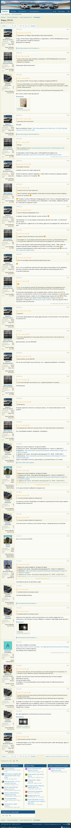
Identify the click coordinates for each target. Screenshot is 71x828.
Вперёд (33, 26)
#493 (68, 330)
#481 (68, 29)
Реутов (12, 657)
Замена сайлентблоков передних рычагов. (11, 793)
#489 (68, 230)
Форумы (5, 11)
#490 (68, 254)
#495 (68, 376)
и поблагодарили (26, 462)
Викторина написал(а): (23, 33)
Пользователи (34, 11)
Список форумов (5, 14)
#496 (68, 398)
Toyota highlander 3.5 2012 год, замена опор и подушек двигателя (36, 801)
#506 (68, 642)
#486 (68, 160)
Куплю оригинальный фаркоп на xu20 (11, 788)
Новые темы (29, 766)
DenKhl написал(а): (22, 470)
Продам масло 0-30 (34, 795)
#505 (68, 608)
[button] (27, 11)
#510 (68, 733)
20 (25, 26)
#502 (68, 536)
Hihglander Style (6, 824)
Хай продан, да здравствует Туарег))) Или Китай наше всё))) (12, 775)
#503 (68, 561)
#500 (68, 492)
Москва (12, 680)
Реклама (13, 11)
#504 (68, 586)
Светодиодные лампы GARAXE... (42, 299)
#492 (68, 307)
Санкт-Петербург (9, 69)
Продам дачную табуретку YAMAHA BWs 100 (36, 786)
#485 (68, 138)
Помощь (64, 824)
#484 (68, 115)
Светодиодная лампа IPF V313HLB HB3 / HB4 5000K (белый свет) (40, 155)
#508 (68, 689)
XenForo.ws (19, 827)
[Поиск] (68, 11)
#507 (68, 665)
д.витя (3, 23)
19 (23, 26)
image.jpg (20, 108)
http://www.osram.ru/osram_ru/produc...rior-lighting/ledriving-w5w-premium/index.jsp (42, 647)
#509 (68, 711)
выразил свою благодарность (28, 48)
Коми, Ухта (11, 44)
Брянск (12, 576)
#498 (68, 444)
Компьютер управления (35, 791)
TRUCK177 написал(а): (23, 692)
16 (15, 26)
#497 (68, 422)
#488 (68, 206)
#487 (68, 184)
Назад (3, 26)
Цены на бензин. (9, 768)
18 (20, 26)
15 (12, 26)
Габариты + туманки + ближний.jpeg (28, 726)
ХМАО (12, 482)
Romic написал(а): (22, 589)
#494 (68, 352)
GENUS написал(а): (22, 495)
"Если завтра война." (10, 798)
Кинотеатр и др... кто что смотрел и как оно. (12, 782)
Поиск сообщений (16, 14)
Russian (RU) (16, 824)
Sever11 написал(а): (22, 56)
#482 (68, 52)
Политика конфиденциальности (52, 824)
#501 (68, 514)
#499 (68, 467)
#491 (68, 277)
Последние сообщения (10, 766)
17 (17, 26)
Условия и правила (37, 824)
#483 (68, 74)
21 (28, 26)
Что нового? (22, 11)
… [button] (9, 26)
